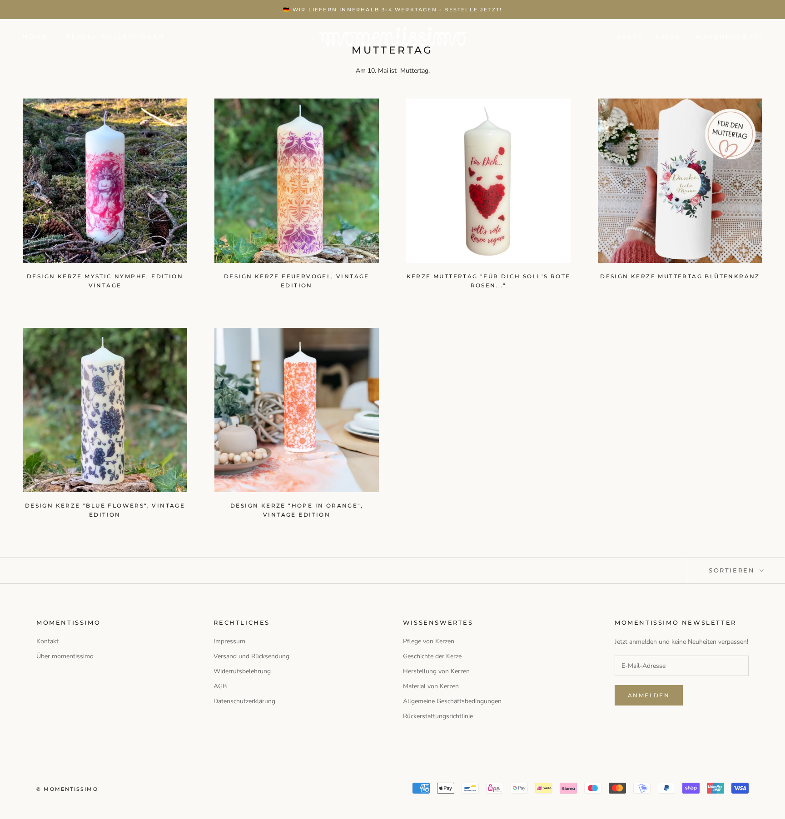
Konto (629, 36)
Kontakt (47, 641)
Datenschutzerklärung (244, 701)
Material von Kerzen (431, 686)
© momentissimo (67, 789)
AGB (220, 686)
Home (35, 36)
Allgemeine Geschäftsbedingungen (452, 701)
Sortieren (733, 570)
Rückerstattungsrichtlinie (438, 716)
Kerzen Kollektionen (115, 36)
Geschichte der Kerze (432, 656)
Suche (668, 36)
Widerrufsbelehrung (242, 671)
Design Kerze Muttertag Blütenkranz (680, 276)
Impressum (229, 641)
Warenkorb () (728, 36)
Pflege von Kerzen (428, 641)
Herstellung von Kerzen (436, 671)
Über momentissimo (65, 656)
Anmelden (649, 695)
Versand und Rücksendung (251, 656)
